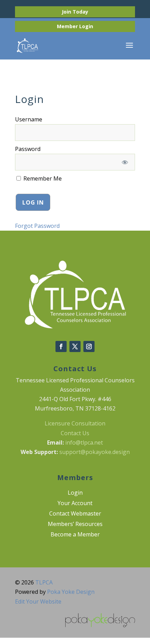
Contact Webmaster (75, 514)
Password (27, 149)
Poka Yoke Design (71, 592)
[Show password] (125, 162)
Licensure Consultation (75, 423)
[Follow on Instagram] (89, 346)
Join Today (75, 11)
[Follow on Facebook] (61, 346)
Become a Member (75, 535)
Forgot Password (37, 226)
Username (28, 119)
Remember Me (42, 178)
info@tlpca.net (84, 442)
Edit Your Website (38, 601)
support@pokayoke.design (94, 452)
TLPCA (44, 582)
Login (86, 26)
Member (68, 26)
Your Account (75, 504)
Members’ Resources (75, 524)
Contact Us (75, 433)
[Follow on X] (75, 346)
